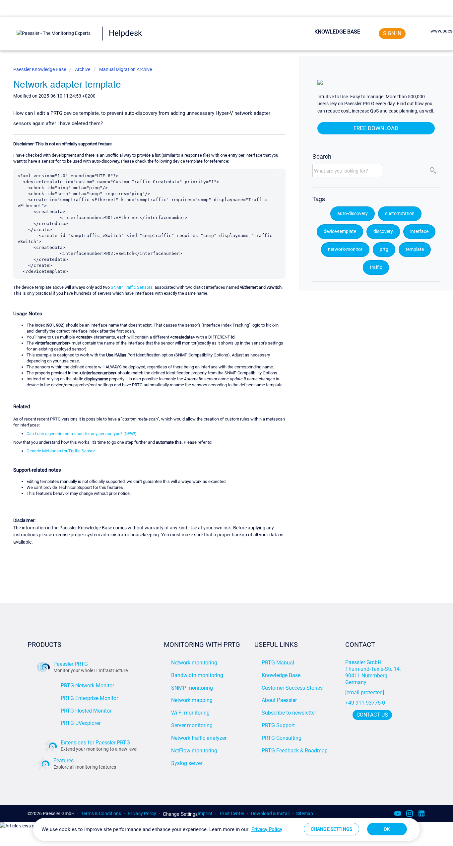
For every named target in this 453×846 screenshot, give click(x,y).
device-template (340, 231)
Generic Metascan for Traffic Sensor (61, 450)
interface (419, 231)
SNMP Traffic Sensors (132, 287)
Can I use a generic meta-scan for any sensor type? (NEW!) (82, 433)
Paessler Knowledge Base (40, 69)
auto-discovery (352, 213)
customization (400, 213)
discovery (383, 231)
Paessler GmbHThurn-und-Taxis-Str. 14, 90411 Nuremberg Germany (373, 672)
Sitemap (304, 813)
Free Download (376, 128)
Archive (82, 69)
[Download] (214, 345)
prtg (384, 249)
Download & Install (270, 813)
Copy (276, 174)
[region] (226, 829)
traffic (376, 267)
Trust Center (231, 813)
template (415, 249)
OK (387, 829)
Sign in (392, 33)
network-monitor (345, 249)
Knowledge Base (337, 32)
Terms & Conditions (101, 813)
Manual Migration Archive (125, 69)
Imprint (205, 813)
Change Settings (180, 814)
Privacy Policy (142, 813)
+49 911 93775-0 (365, 703)
